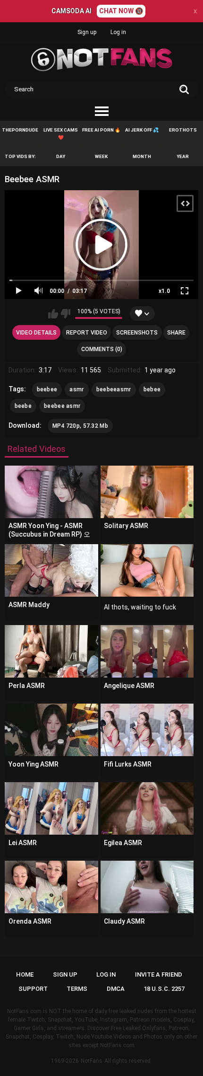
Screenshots (137, 332)
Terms (77, 988)
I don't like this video (65, 313)
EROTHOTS (183, 129)
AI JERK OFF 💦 (142, 129)
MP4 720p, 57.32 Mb (80, 426)
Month (142, 156)
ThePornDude (20, 129)
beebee (47, 389)
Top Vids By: (20, 156)
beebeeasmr (113, 389)
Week (101, 156)
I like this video (53, 313)
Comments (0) (101, 349)
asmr (76, 389)
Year (183, 156)
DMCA (116, 988)
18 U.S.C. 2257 (164, 988)
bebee (152, 389)
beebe (23, 406)
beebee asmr (62, 406)
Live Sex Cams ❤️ (60, 133)
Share (176, 332)
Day (60, 156)
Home (25, 974)
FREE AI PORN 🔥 (101, 129)
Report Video (86, 332)
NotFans (91, 1061)
